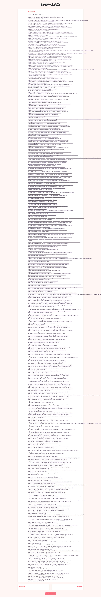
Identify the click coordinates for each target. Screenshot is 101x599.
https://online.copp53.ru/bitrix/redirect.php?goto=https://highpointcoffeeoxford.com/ (46, 548)
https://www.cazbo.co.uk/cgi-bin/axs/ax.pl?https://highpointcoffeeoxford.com (45, 559)
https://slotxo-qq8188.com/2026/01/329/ (55, 577)
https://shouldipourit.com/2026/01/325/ (36, 577)
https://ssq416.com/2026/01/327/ (51, 579)
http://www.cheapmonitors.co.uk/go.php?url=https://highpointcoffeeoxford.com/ (45, 565)
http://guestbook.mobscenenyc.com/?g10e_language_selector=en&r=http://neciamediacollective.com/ (50, 81)
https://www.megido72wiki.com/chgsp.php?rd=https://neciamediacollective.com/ (46, 56)
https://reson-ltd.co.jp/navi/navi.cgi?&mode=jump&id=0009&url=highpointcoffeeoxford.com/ (48, 564)
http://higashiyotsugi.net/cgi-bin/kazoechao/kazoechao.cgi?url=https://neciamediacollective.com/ (49, 104)
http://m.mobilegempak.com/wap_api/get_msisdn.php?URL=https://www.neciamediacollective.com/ (50, 33)
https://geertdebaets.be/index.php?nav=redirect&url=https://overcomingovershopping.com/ (48, 336)
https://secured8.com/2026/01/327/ (51, 576)
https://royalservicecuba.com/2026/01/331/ (54, 574)
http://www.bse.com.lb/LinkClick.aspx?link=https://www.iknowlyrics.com (44, 194)
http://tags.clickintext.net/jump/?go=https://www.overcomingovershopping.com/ (54, 303)
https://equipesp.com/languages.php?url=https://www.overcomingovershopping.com (46, 266)
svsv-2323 (50, 4)
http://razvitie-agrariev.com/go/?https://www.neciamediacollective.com (43, 29)
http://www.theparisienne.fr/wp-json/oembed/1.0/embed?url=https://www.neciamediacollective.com (50, 27)
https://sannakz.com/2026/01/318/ (35, 576)
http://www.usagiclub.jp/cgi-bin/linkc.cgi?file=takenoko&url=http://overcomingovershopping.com (49, 354)
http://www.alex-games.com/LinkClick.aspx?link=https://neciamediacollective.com (46, 17)
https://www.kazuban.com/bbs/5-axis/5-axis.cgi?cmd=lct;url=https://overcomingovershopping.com (49, 501)
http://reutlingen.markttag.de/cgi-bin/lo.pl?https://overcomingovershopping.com (54, 260)
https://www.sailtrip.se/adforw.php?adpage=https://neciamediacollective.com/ (45, 47)
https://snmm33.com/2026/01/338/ (35, 579)
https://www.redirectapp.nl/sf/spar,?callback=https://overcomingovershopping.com (51, 264)
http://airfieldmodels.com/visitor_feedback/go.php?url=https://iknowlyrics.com (54, 168)
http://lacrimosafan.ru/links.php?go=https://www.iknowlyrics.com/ (42, 207)
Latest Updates (31, 11)
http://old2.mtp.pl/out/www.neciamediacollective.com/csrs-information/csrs (44, 102)
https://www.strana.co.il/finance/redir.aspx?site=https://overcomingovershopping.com (47, 492)
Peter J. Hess (31, 14)
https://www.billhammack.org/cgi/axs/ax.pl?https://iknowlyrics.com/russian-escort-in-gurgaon (48, 147)
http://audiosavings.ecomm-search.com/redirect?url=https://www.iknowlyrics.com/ (46, 212)
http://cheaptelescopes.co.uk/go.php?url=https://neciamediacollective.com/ (44, 113)
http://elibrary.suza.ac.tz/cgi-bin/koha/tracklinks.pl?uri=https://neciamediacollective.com (47, 54)
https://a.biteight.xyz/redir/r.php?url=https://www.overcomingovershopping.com (45, 329)
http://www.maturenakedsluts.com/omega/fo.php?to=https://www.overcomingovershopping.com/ (49, 404)
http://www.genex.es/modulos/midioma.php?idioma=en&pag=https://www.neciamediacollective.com (50, 65)
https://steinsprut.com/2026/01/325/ (36, 580)
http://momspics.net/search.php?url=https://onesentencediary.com (42, 522)
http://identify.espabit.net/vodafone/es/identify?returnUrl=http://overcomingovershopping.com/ (49, 386)
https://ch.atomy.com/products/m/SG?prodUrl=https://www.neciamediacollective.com (53, 74)
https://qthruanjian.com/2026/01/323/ (36, 574)
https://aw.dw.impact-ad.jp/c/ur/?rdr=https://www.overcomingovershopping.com (46, 399)
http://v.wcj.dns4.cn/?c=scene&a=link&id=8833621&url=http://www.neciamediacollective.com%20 (49, 59)
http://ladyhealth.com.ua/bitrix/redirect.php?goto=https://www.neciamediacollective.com (47, 38)
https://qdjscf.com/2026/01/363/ (62, 573)
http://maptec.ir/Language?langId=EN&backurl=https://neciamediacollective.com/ (46, 108)
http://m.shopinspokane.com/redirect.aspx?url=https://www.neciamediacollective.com (47, 110)
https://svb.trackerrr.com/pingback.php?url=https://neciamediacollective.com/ (45, 78)
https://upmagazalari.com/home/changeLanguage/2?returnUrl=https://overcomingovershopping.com (50, 366)
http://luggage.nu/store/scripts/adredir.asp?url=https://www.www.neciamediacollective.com (48, 111)
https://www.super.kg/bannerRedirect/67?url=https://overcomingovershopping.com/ (54, 389)
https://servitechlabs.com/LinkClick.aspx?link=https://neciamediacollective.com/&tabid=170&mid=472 (50, 66)
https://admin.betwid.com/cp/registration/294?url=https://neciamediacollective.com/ (46, 80)
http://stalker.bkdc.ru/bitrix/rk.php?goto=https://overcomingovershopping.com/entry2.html (47, 267)
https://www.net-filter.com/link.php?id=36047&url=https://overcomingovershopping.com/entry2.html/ (50, 305)
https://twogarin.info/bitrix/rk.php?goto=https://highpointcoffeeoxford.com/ (44, 552)
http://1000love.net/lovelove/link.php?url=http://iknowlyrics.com (42, 146)
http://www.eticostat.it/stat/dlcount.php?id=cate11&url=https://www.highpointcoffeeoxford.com (49, 546)
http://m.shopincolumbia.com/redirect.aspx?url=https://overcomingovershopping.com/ (46, 368)
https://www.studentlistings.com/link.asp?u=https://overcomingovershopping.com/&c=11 (47, 459)
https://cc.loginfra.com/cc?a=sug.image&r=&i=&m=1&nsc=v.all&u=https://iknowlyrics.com (47, 230)
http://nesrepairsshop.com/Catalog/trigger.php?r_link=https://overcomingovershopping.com (48, 420)
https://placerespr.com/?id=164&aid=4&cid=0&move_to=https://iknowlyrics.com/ (46, 149)
